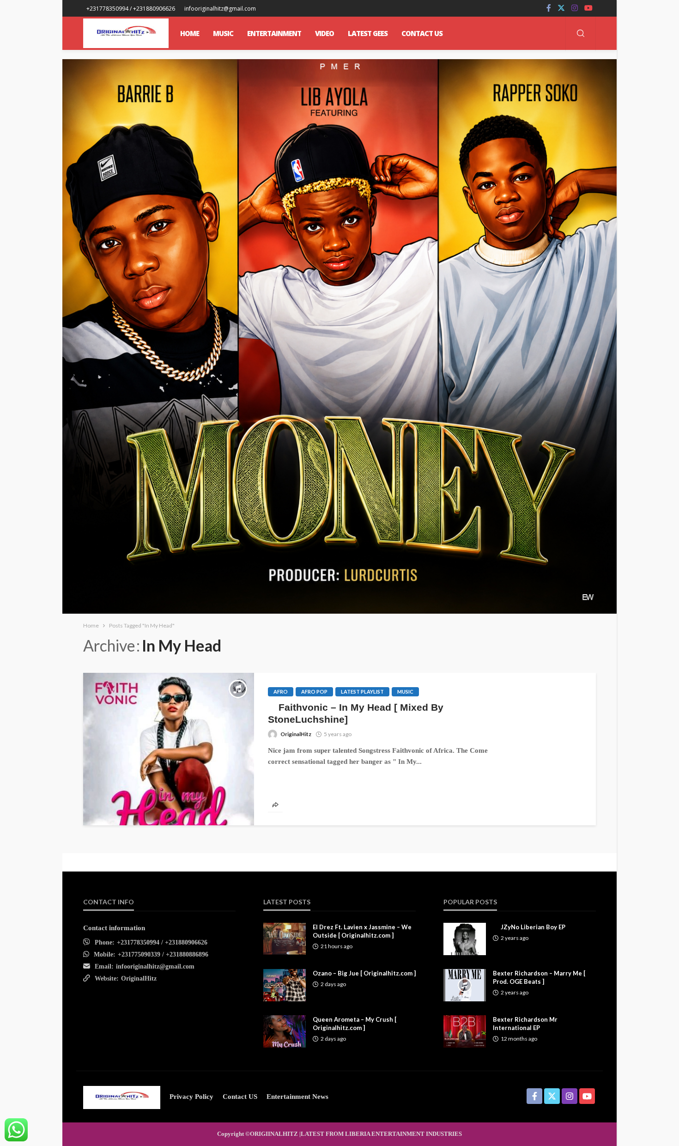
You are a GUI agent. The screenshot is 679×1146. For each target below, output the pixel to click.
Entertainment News (297, 1096)
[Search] (580, 34)
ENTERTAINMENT (274, 33)
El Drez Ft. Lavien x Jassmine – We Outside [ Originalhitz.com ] (362, 931)
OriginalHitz (295, 734)
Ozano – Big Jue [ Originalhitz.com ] (364, 973)
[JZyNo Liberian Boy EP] (464, 939)
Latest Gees (368, 33)
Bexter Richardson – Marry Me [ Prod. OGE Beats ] (539, 977)
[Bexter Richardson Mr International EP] (464, 1031)
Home (189, 33)
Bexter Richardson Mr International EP (525, 1023)
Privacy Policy (191, 1096)
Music (405, 692)
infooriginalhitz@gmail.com (155, 966)
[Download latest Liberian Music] (126, 33)
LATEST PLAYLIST (362, 692)
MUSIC (223, 33)
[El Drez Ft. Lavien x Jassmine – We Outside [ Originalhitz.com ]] (284, 939)
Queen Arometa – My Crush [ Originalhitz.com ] (354, 1023)
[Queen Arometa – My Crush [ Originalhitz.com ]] (284, 1031)
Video (324, 33)
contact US (240, 1096)
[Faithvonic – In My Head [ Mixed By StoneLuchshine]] (168, 749)
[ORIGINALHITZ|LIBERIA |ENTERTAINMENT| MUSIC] (121, 1096)
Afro (280, 692)
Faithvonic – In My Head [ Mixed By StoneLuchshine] (355, 713)
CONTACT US (422, 33)
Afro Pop (314, 692)
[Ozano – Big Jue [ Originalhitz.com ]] (284, 985)
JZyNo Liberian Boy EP (533, 927)
